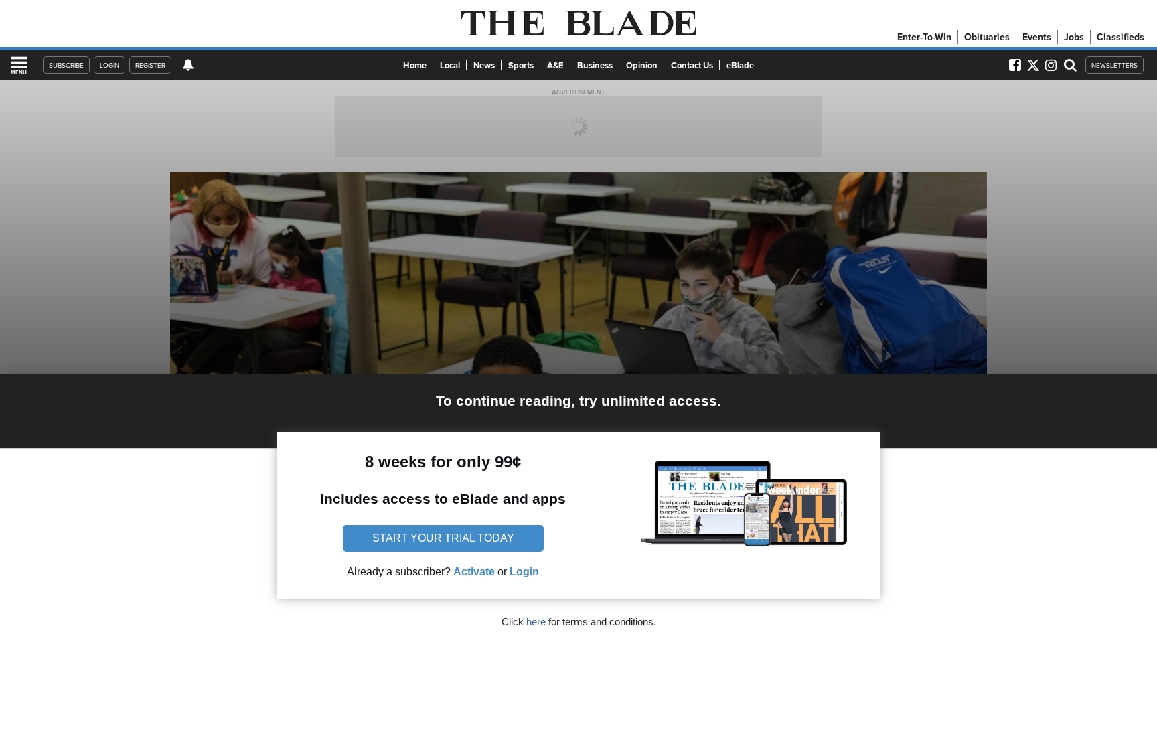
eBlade (740, 65)
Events (1036, 37)
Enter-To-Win (924, 37)
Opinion (642, 65)
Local (450, 65)
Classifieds (1120, 37)
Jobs (1074, 37)
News (484, 65)
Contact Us (692, 65)
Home (415, 65)
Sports (521, 65)
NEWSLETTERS (1114, 65)
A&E (555, 65)
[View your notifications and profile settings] (188, 65)
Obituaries (987, 37)
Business (595, 65)
